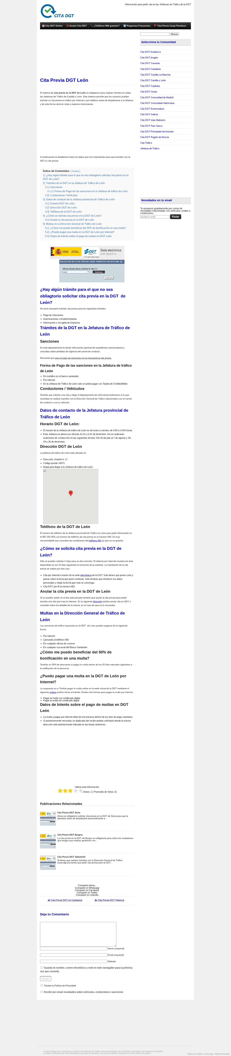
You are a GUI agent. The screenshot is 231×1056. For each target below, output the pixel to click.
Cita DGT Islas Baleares (152, 120)
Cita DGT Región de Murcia (154, 137)
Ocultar (75, 171)
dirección (97, 601)
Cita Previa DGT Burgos (70, 834)
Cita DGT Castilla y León (153, 80)
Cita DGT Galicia (149, 114)
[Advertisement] (87, 54)
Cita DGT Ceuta (148, 91)
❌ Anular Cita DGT (76, 25)
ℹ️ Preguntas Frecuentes (136, 25)
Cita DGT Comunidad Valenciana (157, 103)
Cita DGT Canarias (150, 63)
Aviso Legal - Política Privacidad (217, 1054)
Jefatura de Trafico (149, 148)
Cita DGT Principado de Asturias (157, 131)
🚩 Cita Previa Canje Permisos (170, 25)
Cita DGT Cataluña (150, 86)
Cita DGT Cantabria (150, 69)
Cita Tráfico (146, 142)
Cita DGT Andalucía (150, 52)
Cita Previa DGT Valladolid (71, 857)
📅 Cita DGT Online (52, 25)
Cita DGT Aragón (149, 57)
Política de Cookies (195, 1054)
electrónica (85, 575)
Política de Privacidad (65, 985)
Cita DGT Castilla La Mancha (155, 74)
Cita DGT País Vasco (151, 125)
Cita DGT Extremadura (152, 108)
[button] (71, 493)
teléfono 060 (95, 540)
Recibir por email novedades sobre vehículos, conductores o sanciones (83, 992)
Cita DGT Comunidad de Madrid (156, 97)
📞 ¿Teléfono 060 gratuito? (105, 25)
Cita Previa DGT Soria (68, 812)
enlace (53, 692)
